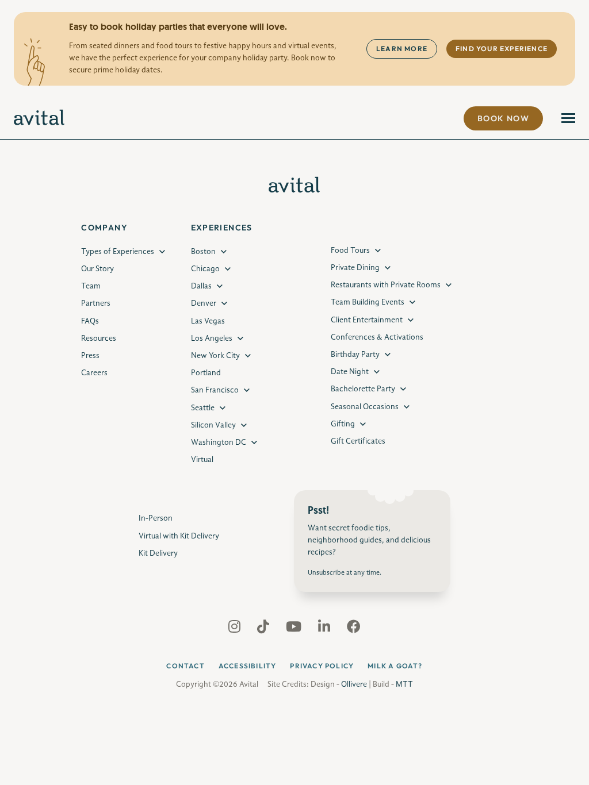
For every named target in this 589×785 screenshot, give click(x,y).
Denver (203, 303)
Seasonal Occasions (365, 407)
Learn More (401, 48)
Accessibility (248, 665)
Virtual (202, 460)
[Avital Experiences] (39, 118)
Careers (94, 373)
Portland (206, 373)
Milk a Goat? (395, 665)
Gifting (343, 424)
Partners (95, 303)
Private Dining (355, 268)
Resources (98, 338)
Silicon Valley (213, 425)
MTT (404, 684)
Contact (185, 665)
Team (91, 286)
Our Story (97, 269)
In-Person (156, 518)
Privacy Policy (322, 665)
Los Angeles (211, 338)
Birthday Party (355, 355)
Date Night (350, 372)
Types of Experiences (117, 252)
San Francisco (215, 390)
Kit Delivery (158, 553)
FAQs (90, 321)
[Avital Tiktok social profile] (264, 629)
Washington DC (218, 442)
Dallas (201, 286)
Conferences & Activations (377, 337)
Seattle (203, 408)
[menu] (568, 118)
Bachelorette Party (363, 389)
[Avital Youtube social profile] (295, 629)
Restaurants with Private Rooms (386, 285)
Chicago (205, 269)
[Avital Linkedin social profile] (325, 629)
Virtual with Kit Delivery (179, 536)
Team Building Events (367, 302)
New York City (215, 356)
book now (503, 118)
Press (90, 356)
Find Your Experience (502, 48)
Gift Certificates (358, 441)
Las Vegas (208, 321)
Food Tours (350, 251)
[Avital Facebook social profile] (354, 629)
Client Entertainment (367, 320)
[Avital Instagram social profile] (235, 629)
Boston (203, 252)
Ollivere (354, 684)
